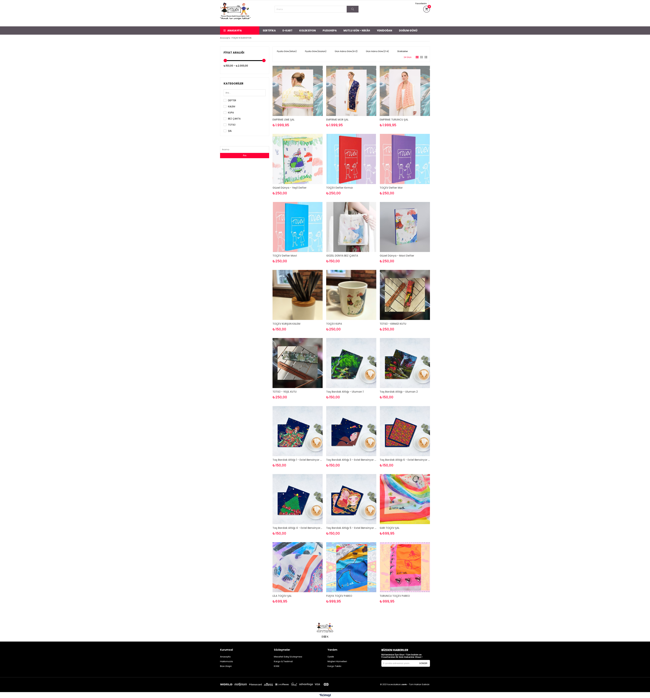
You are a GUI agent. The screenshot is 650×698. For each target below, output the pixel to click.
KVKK (276, 666)
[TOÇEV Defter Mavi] (298, 227)
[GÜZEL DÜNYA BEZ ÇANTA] (351, 227)
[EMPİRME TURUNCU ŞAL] (405, 91)
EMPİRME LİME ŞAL (284, 119)
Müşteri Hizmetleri (337, 661)
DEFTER (232, 100)
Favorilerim (421, 3)
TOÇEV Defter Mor (391, 187)
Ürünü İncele (310, 96)
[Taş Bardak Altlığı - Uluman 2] (405, 363)
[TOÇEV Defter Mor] (405, 159)
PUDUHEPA (330, 30)
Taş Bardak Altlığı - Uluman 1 (345, 391)
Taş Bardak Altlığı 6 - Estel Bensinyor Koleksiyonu (405, 460)
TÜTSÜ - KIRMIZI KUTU (393, 324)
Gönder (423, 663)
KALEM (231, 106)
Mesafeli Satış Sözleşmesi (288, 656)
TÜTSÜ (231, 124)
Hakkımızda (226, 661)
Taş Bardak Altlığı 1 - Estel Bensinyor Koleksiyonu (298, 460)
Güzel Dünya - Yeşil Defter (290, 187)
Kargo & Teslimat (283, 661)
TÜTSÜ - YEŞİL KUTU (285, 391)
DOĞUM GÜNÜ (408, 30)
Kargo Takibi (334, 666)
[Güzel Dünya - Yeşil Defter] (298, 159)
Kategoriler (233, 83)
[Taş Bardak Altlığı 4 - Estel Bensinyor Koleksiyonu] (298, 499)
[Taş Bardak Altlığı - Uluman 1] (351, 363)
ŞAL (230, 130)
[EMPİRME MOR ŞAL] (351, 91)
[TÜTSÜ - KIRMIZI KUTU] (405, 295)
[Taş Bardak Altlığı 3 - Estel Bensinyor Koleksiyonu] (351, 431)
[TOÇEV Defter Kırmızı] (351, 159)
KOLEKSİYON (307, 30)
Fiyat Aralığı (234, 53)
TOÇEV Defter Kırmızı (339, 187)
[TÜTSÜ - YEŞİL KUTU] (298, 363)
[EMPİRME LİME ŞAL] (298, 91)
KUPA (231, 112)
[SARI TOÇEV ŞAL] (405, 499)
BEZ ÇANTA (234, 118)
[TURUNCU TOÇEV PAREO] (405, 567)
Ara (244, 155)
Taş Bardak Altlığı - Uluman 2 (399, 391)
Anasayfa (234, 30)
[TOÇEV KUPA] (351, 295)
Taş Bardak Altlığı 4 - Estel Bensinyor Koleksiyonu (298, 528)
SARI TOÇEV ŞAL (389, 528)
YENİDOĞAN (384, 30)
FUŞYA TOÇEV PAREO (339, 596)
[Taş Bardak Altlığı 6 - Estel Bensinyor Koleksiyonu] (405, 431)
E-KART (287, 30)
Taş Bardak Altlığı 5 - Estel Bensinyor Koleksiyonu (351, 528)
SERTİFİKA (269, 30)
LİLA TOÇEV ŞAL (282, 596)
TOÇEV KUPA (334, 324)
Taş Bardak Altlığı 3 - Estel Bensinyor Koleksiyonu (351, 460)
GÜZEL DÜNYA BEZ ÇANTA (342, 255)
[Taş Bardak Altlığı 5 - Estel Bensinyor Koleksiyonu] (351, 499)
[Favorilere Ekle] (298, 96)
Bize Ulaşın (226, 666)
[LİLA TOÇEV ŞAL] (298, 567)
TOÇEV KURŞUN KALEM (286, 324)
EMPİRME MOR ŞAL (337, 119)
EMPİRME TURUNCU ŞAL (394, 119)
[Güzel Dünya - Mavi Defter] (405, 227)
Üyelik (331, 656)
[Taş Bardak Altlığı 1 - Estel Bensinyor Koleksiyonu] (298, 431)
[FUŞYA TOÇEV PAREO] (351, 567)
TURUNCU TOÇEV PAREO (395, 596)
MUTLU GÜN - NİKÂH (356, 30)
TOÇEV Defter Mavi (285, 255)
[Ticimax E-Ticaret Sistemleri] (325, 695)
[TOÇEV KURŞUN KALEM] (298, 295)
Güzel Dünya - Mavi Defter (397, 255)
